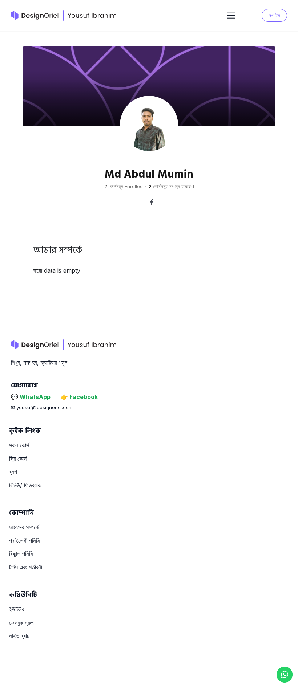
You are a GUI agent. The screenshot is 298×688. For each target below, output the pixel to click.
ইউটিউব (16, 609)
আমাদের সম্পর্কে (24, 527)
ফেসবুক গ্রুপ (21, 622)
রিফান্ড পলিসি (21, 553)
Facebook (83, 396)
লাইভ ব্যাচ (19, 635)
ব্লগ (13, 471)
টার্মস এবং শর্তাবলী (25, 567)
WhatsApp (35, 396)
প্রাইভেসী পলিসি (24, 540)
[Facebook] (152, 202)
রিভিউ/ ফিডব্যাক (25, 485)
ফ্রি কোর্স (18, 458)
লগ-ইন (274, 15)
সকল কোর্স (19, 445)
